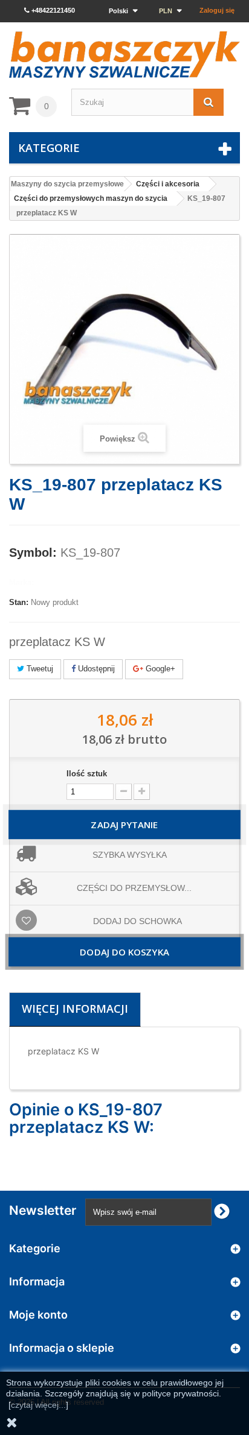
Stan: (18, 602)
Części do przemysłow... (134, 888)
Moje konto (38, 1314)
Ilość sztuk (86, 773)
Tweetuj (38, 668)
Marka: (21, 582)
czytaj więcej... (38, 1405)
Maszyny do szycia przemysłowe (67, 184)
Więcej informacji (75, 1008)
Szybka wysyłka (129, 855)
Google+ (159, 668)
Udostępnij (95, 668)
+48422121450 (52, 10)
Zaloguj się (216, 10)
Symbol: (33, 552)
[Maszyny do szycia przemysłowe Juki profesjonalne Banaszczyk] (124, 54)
